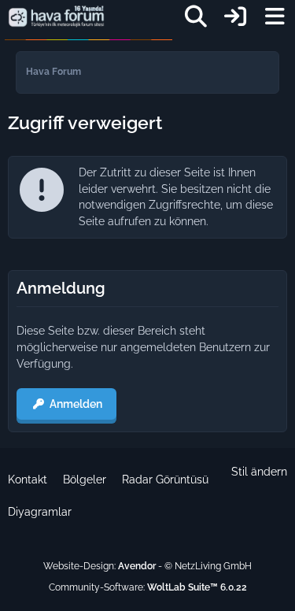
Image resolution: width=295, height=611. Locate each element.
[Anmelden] (235, 16)
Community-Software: (148, 587)
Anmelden (76, 404)
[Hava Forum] (56, 16)
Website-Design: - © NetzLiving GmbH (147, 566)
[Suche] (196, 16)
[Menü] (274, 16)
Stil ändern (259, 471)
